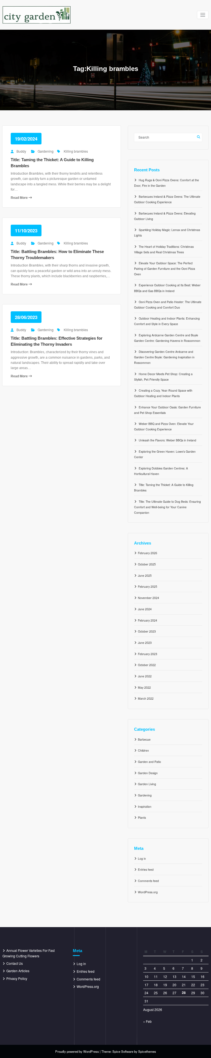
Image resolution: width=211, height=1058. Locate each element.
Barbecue (144, 739)
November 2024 (148, 598)
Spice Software (122, 1051)
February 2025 (147, 586)
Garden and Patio (149, 762)
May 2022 (144, 687)
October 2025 (147, 564)
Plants (142, 817)
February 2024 (147, 620)
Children (143, 750)
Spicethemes (147, 1051)
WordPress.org (148, 892)
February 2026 (147, 553)
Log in (142, 858)
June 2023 (145, 643)
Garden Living (147, 784)
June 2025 (145, 575)
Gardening (46, 151)
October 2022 (147, 665)
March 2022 (146, 698)
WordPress (91, 1051)
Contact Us (14, 963)
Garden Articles (17, 970)
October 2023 (147, 631)
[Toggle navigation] (203, 15)
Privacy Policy (16, 978)
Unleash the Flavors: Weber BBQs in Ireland (167, 440)
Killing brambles (76, 151)
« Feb (147, 1021)
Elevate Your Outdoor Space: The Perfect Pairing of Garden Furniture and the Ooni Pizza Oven (164, 268)
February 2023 (147, 654)
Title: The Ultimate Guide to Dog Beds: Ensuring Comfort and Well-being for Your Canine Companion (167, 507)
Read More (20, 198)
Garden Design (148, 773)
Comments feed (148, 881)
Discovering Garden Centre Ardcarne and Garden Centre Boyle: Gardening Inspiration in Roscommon (164, 357)
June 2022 (145, 676)
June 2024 (145, 609)
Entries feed (146, 869)
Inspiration (144, 806)
